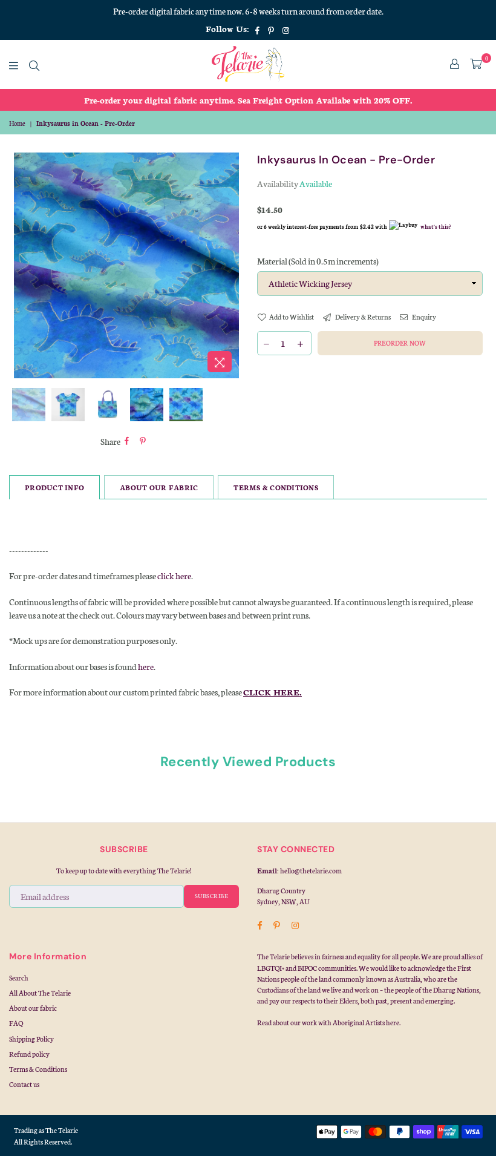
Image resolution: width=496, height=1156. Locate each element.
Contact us (24, 1084)
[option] (248, 100)
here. (393, 1022)
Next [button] (228, 265)
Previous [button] (24, 265)
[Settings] (455, 64)
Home (17, 123)
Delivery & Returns (362, 316)
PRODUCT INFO (54, 487)
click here (174, 576)
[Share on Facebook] (127, 441)
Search (18, 977)
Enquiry (423, 316)
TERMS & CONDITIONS (275, 487)
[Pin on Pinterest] (143, 441)
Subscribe (212, 896)
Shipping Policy (31, 1038)
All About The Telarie (40, 992)
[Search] (34, 64)
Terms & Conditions (38, 1069)
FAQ (16, 1023)
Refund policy (29, 1054)
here (146, 666)
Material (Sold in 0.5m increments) (318, 261)
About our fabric (33, 1008)
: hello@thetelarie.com (309, 870)
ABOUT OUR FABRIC (159, 487)
